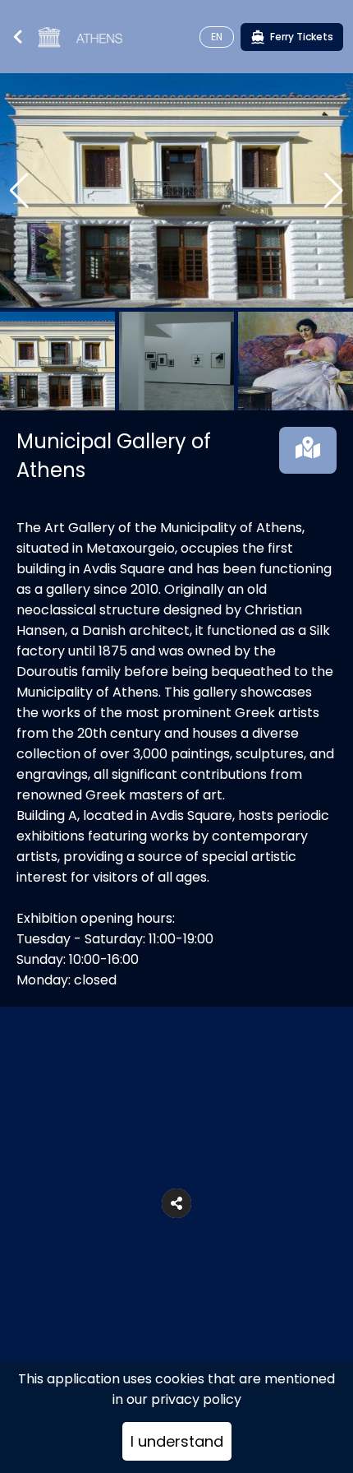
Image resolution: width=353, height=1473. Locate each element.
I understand (177, 1441)
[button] (176, 1203)
